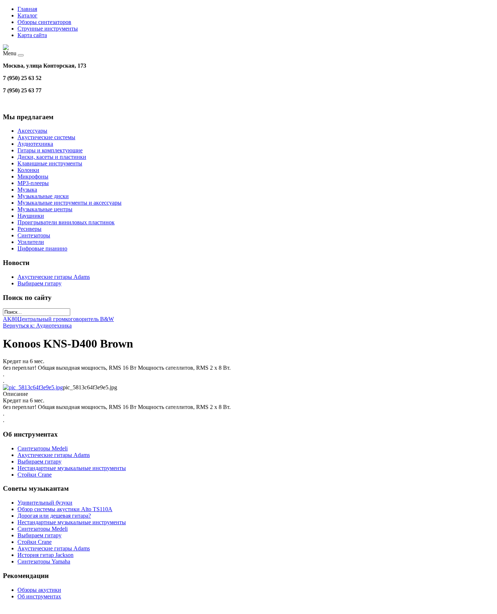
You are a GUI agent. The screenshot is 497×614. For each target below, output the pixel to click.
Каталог (27, 15)
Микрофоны (32, 176)
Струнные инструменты (47, 28)
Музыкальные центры (44, 209)
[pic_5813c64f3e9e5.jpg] (33, 387)
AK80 (10, 319)
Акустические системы (46, 137)
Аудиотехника (35, 144)
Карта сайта (32, 35)
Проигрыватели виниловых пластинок (66, 222)
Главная (27, 9)
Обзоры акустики (39, 590)
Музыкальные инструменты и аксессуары (69, 203)
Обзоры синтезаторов (44, 22)
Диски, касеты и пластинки (51, 157)
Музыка (27, 189)
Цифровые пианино (42, 248)
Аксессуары (32, 131)
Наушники (30, 216)
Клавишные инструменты (49, 163)
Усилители (30, 242)
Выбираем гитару (39, 283)
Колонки (28, 170)
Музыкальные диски (43, 196)
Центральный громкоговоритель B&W (65, 319)
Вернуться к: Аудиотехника (37, 325)
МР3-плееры (33, 183)
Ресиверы (29, 229)
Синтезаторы (33, 235)
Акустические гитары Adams (53, 277)
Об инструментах (39, 596)
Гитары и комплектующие (50, 150)
